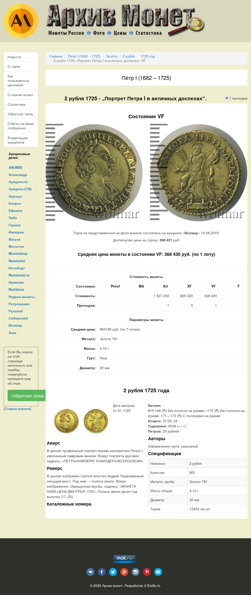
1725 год (147, 56)
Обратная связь (20, 113)
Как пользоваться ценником (18, 80)
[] (17, 408)
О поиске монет (20, 94)
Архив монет (112, 585)
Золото (111, 56)
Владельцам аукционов (18, 140)
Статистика (16, 104)
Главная (56, 56)
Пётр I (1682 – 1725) (84, 56)
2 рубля (129, 56)
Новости (14, 56)
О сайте (14, 66)
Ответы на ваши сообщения (21, 125)
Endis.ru (153, 585)
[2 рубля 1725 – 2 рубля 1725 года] (66, 420)
